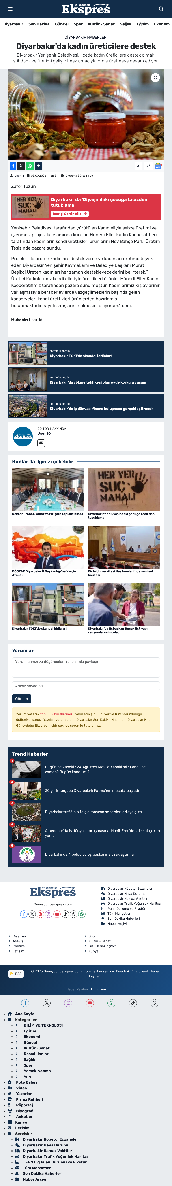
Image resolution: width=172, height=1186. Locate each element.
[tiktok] (133, 1003)
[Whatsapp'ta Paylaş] (30, 166)
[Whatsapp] (82, 914)
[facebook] (25, 1003)
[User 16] (23, 436)
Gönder (21, 698)
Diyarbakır (13, 24)
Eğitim (142, 24)
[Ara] (161, 9)
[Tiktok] (65, 914)
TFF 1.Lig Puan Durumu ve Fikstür (55, 1162)
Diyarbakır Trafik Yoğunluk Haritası (135, 904)
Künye (93, 951)
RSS (18, 974)
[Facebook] (24, 914)
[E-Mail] (41, 443)
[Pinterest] (40, 914)
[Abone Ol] (158, 165)
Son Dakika (39, 24)
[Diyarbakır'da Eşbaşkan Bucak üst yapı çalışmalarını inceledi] (124, 604)
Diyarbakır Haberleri (86, 37)
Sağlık (125, 24)
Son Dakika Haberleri (124, 919)
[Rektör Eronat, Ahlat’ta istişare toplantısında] (48, 489)
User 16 (19, 175)
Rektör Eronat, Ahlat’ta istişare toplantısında (47, 514)
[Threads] (73, 914)
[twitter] (47, 1003)
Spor (78, 24)
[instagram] (68, 1003)
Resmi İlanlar (36, 1054)
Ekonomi (162, 24)
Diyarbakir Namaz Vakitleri (128, 899)
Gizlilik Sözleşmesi (103, 946)
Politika (19, 946)
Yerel (28, 1076)
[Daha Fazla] (38, 166)
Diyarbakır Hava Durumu (127, 894)
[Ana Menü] (10, 9)
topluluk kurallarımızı (57, 714)
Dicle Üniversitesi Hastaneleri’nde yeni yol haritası (120, 573)
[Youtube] (57, 914)
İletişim (18, 951)
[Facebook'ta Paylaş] (13, 166)
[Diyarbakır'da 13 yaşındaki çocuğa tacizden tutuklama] (124, 489)
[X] (32, 914)
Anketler (24, 1116)
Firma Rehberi (29, 1099)
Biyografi (24, 1111)
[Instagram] (48, 914)
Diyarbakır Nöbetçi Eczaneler (130, 889)
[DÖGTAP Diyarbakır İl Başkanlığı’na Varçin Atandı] (48, 547)
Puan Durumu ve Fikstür (127, 909)
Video (21, 1088)
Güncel (61, 24)
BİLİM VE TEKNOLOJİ (43, 1025)
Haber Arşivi (117, 924)
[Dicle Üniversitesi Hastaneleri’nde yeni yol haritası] (124, 547)
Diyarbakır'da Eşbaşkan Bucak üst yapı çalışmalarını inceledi (118, 630)
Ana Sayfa (24, 1014)
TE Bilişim (98, 989)
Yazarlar (23, 1093)
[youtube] (90, 1003)
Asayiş (18, 941)
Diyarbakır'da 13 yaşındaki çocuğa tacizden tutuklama (121, 516)
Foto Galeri (26, 1082)
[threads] (154, 1003)
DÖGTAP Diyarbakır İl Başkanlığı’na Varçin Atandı (44, 573)
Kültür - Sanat (101, 24)
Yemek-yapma (37, 1071)
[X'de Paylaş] (21, 166)
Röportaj (24, 1105)
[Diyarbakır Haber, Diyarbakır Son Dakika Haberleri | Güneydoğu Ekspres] (86, 9)
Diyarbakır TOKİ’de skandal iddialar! (39, 628)
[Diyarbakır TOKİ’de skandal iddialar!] (48, 604)
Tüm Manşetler (119, 914)
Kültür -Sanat (36, 1048)
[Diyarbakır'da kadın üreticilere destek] (86, 114)
